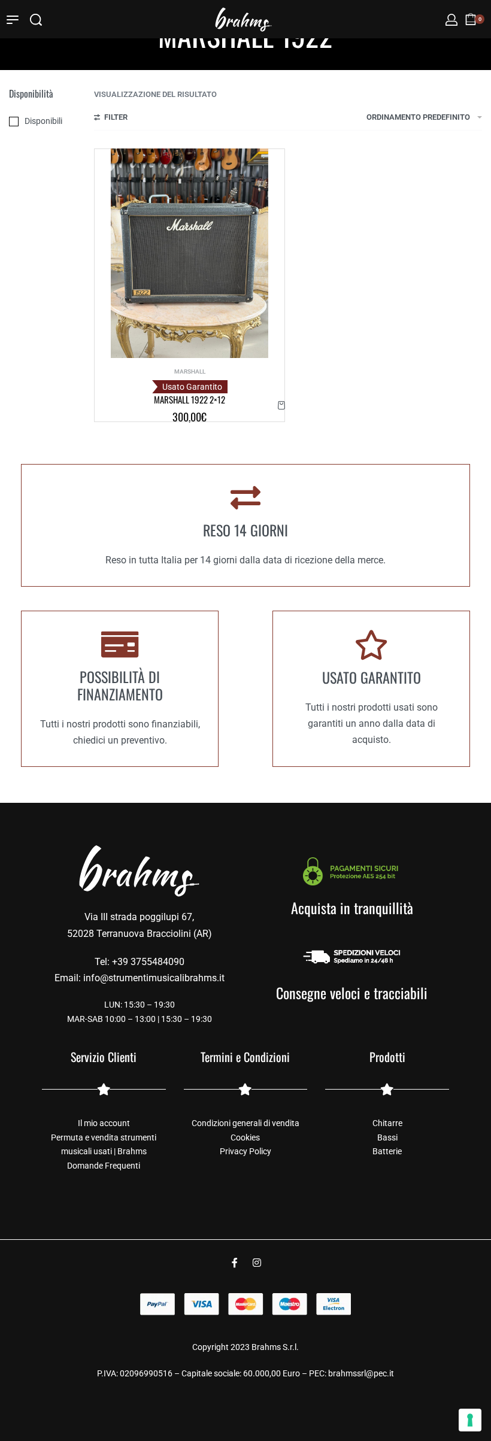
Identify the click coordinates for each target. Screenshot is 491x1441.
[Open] (12, 20)
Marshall (189, 372)
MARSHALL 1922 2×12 (189, 399)
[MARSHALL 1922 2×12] (189, 253)
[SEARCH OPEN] (36, 19)
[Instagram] (257, 1262)
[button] (281, 405)
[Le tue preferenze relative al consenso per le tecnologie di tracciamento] (470, 1420)
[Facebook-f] (235, 1262)
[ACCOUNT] (451, 19)
